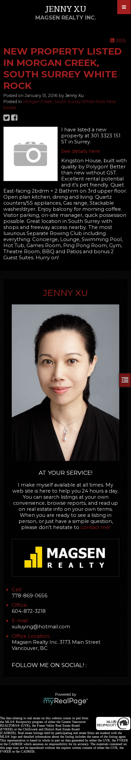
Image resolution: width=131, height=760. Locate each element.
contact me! (95, 527)
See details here (80, 151)
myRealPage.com (65, 701)
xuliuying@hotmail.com (41, 627)
